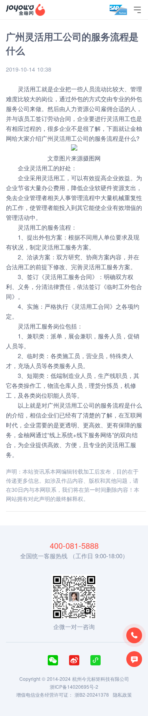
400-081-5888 (74, 545)
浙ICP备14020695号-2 (74, 686)
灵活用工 (41, 168)
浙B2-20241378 (92, 694)
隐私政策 (122, 694)
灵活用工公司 (71, 138)
